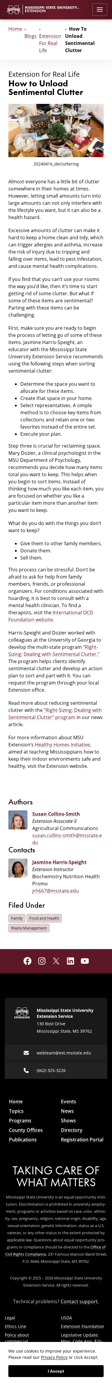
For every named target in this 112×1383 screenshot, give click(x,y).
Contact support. (80, 1301)
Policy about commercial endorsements (19, 1341)
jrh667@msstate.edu (55, 890)
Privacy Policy (54, 1357)
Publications (23, 1139)
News (67, 1111)
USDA (66, 1318)
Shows (68, 1120)
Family (17, 918)
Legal (10, 1318)
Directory (71, 1130)
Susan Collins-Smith (56, 814)
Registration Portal (82, 1139)
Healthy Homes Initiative (62, 744)
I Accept (56, 1371)
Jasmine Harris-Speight (59, 862)
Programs (20, 1120)
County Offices (26, 1130)
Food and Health (44, 918)
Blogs (30, 36)
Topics (16, 1111)
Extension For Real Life (50, 43)
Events (68, 1101)
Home (15, 29)
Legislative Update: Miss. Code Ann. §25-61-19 (82, 1341)
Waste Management (29, 928)
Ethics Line (15, 1326)
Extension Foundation (82, 1326)
